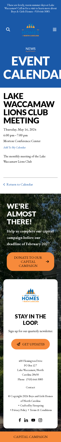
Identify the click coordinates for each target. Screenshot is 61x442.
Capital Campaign (31, 437)
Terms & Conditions (41, 410)
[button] (6, 30)
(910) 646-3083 (34, 379)
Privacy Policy (19, 410)
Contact (30, 387)
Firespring (38, 405)
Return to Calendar (19, 184)
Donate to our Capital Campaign (28, 261)
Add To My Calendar (14, 147)
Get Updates (33, 344)
